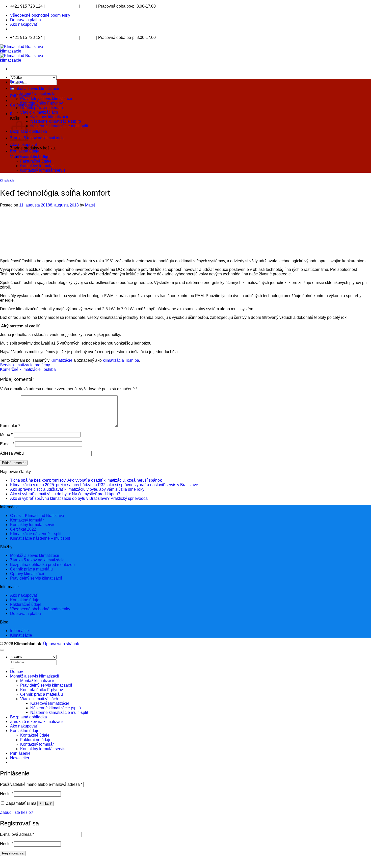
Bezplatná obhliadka (28, 131)
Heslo (6, 794)
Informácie (19, 631)
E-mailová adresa (17, 834)
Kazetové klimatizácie (49, 117)
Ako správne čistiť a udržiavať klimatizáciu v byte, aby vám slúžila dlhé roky (77, 489)
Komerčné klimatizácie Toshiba (28, 369)
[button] (11, 114)
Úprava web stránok (61, 644)
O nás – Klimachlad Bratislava (37, 515)
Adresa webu (12, 453)
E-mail (7, 444)
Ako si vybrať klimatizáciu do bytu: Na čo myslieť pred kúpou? (65, 494)
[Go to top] (2, 649)
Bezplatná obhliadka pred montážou (42, 564)
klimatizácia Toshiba (121, 360)
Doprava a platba (25, 20)
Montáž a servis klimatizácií (34, 88)
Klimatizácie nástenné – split (35, 534)
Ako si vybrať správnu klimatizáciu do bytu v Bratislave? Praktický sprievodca (79, 498)
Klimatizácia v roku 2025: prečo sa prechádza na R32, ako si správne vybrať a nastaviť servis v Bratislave (104, 485)
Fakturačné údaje (35, 161)
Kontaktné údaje (24, 151)
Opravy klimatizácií (27, 573)
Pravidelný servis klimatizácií (46, 98)
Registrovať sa (12, 853)
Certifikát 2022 (23, 529)
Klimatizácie (7, 180)
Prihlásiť (45, 803)
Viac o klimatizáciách (39, 112)
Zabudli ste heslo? (16, 812)
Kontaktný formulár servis (42, 170)
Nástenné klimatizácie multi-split (59, 126)
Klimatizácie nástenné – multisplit (40, 538)
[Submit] (12, 668)
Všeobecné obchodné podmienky (40, 15)
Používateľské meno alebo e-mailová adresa (41, 784)
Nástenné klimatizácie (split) (55, 121)
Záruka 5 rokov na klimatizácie (37, 138)
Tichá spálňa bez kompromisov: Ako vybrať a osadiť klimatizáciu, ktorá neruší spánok (86, 480)
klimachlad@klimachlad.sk (62, 6)
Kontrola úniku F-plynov (41, 103)
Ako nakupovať (23, 24)
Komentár (10, 426)
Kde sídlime (88, 6)
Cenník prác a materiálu (41, 108)
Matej (90, 205)
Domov (16, 82)
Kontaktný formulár (37, 166)
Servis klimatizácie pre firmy (25, 365)
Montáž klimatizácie (38, 94)
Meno (6, 434)
